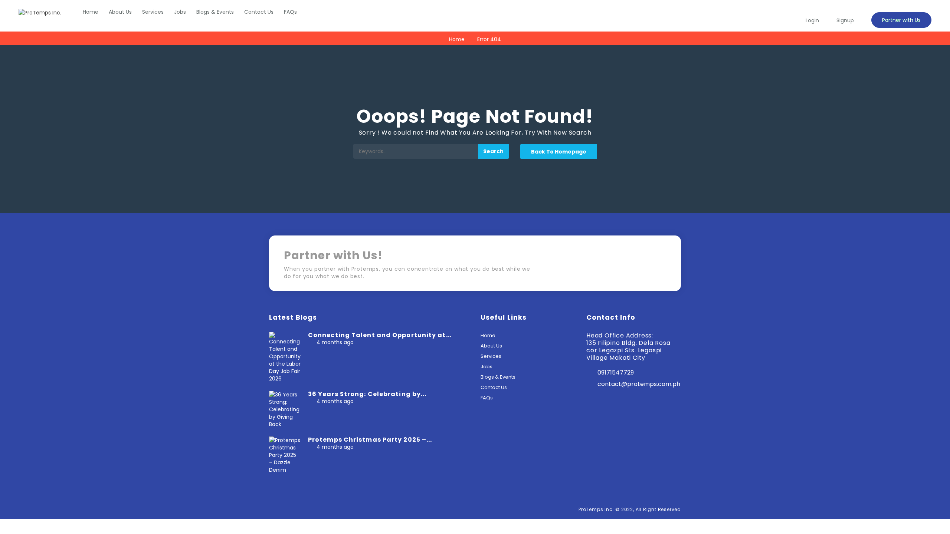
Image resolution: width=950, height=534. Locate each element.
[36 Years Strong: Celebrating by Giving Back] (285, 409)
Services (153, 12)
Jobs (180, 12)
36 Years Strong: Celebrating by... (367, 394)
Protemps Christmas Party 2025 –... (370, 439)
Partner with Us (901, 20)
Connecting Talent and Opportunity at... (380, 335)
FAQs (290, 12)
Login (812, 20)
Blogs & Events (215, 12)
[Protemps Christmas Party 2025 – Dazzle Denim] (285, 454)
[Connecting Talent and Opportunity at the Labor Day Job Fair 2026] (285, 356)
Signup (845, 20)
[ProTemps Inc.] (40, 12)
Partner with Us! (634, 265)
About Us (120, 12)
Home (90, 12)
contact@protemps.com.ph (638, 384)
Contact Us (258, 12)
